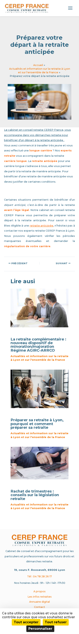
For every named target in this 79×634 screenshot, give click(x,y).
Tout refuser (56, 622)
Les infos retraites (40, 596)
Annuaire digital (39, 601)
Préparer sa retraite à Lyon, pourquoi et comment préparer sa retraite (37, 424)
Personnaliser (40, 629)
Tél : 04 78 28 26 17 (39, 576)
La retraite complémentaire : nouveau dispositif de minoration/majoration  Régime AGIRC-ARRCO (38, 345)
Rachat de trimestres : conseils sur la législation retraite (35, 495)
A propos (39, 591)
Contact (39, 606)
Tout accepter (26, 622)
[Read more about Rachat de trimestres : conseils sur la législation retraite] (39, 462)
